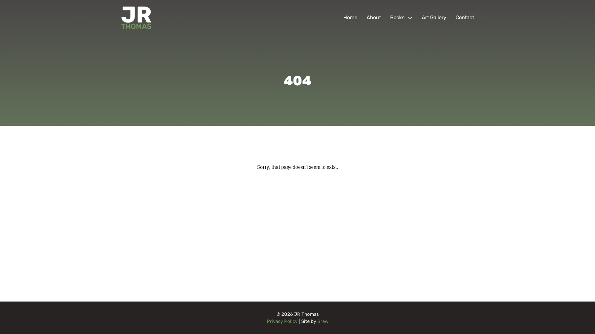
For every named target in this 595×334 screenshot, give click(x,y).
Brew (322, 321)
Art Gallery (434, 17)
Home (350, 17)
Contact (465, 17)
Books (397, 17)
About (374, 17)
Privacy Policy (282, 321)
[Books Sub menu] (410, 17)
